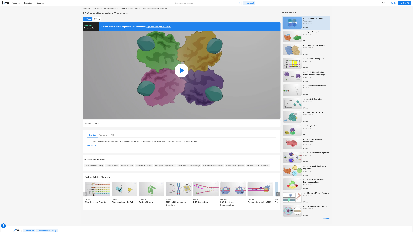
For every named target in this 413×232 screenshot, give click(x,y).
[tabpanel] (181, 143)
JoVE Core (97, 8)
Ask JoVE (250, 3)
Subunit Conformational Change (189, 165)
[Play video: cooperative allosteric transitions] (181, 70)
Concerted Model (112, 165)
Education (86, 8)
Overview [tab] (92, 135)
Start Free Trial (405, 3)
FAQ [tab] (112, 135)
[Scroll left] (85, 194)
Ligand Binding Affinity (144, 165)
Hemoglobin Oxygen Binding (164, 165)
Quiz (98, 19)
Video (88, 19)
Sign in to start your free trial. (158, 27)
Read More (91, 145)
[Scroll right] (278, 194)
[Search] (239, 3)
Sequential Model (127, 165)
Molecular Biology (110, 8)
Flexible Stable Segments (235, 165)
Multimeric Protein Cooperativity (258, 165)
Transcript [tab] (103, 135)
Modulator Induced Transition (213, 165)
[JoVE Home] (5, 3)
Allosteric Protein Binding (94, 165)
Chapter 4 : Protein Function (130, 8)
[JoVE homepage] (16, 230)
